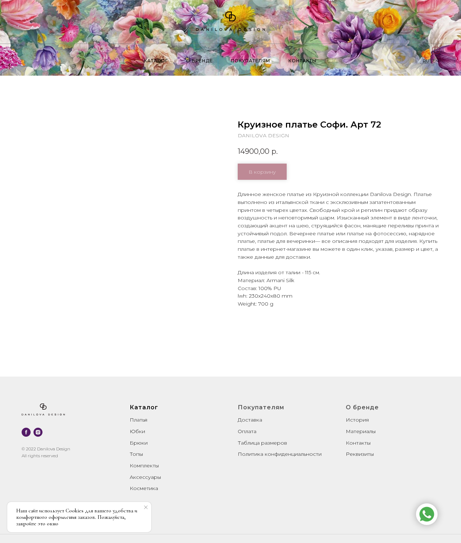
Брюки (139, 443)
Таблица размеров (262, 443)
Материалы (361, 431)
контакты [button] (302, 60)
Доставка (250, 420)
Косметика (144, 488)
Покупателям (250, 60)
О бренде (199, 60)
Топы (136, 454)
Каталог (156, 60)
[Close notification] (145, 507)
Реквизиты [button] (360, 454)
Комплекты (144, 465)
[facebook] (26, 432)
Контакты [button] (358, 443)
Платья (138, 420)
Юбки (137, 431)
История (357, 420)
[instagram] (37, 432)
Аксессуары (145, 477)
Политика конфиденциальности (280, 454)
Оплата (247, 431)
